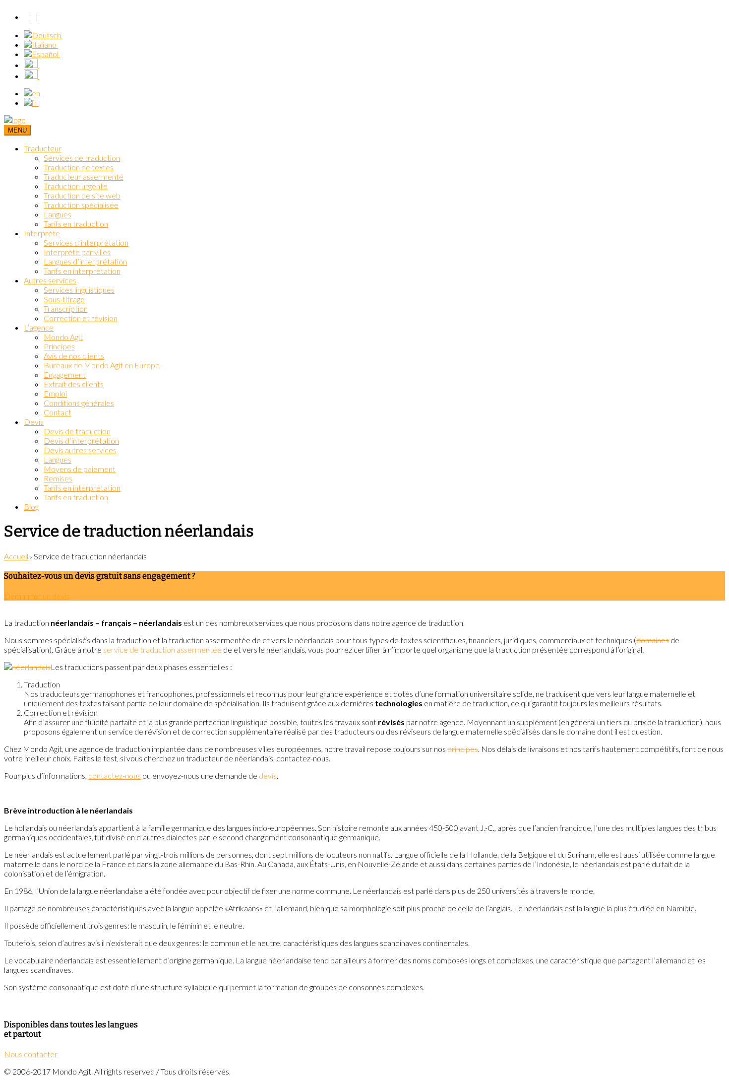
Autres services (50, 280)
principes (462, 748)
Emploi (55, 393)
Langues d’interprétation (85, 261)
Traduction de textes (79, 167)
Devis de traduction (77, 431)
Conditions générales (79, 402)
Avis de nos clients (74, 355)
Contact (57, 412)
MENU (17, 130)
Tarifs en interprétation (82, 270)
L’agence (39, 327)
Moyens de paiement (80, 469)
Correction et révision (81, 318)
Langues (57, 214)
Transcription (66, 308)
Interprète (42, 233)
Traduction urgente (76, 186)
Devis (34, 421)
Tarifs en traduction (76, 223)
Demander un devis (37, 596)
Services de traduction (82, 157)
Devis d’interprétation (81, 440)
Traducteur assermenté (83, 176)
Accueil (16, 556)
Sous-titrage (64, 299)
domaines (652, 640)
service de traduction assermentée (162, 649)
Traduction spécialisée (81, 204)
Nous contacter (31, 1054)
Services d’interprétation (86, 242)
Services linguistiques (79, 289)
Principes (59, 346)
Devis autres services (80, 450)
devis (268, 775)
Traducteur (42, 148)
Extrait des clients (74, 384)
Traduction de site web (82, 195)
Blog (31, 506)
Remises (58, 478)
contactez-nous (114, 775)
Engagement (65, 374)
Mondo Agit (63, 336)
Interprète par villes (77, 252)
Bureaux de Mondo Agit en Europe (102, 365)
